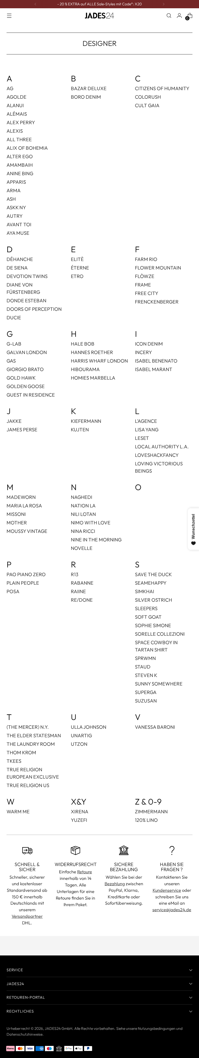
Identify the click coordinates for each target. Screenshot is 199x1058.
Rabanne (82, 583)
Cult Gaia (147, 105)
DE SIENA (17, 268)
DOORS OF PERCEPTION (34, 309)
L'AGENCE (146, 421)
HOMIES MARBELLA (93, 378)
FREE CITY (146, 293)
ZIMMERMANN (151, 811)
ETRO (77, 276)
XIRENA (79, 811)
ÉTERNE (80, 268)
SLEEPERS (146, 608)
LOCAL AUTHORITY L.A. (162, 446)
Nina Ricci (83, 531)
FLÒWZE (144, 276)
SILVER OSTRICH (153, 600)
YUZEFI (79, 820)
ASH (11, 199)
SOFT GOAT (148, 617)
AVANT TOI (19, 224)
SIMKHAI (144, 591)
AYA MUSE (18, 233)
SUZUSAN (146, 701)
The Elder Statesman (34, 735)
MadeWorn (21, 497)
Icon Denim (149, 344)
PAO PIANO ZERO (26, 574)
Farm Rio (146, 259)
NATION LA (83, 506)
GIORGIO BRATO (25, 369)
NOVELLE (81, 548)
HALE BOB (82, 344)
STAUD (142, 667)
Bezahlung (115, 883)
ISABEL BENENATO (156, 361)
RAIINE (78, 591)
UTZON (79, 744)
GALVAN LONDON (27, 352)
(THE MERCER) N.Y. (28, 727)
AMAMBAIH (20, 165)
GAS (11, 361)
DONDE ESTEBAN (26, 300)
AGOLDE (16, 97)
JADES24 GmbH (58, 1028)
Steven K (146, 675)
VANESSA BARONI (155, 727)
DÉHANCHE (20, 259)
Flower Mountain (158, 268)
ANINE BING (20, 173)
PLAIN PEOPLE (23, 583)
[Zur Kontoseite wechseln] (179, 16)
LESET (142, 438)
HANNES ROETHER (92, 352)
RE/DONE (82, 600)
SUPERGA (146, 692)
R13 (74, 574)
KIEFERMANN (86, 421)
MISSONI (16, 514)
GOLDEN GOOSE (26, 386)
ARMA (14, 190)
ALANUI (15, 105)
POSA (13, 591)
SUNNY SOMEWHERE (158, 684)
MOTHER (17, 523)
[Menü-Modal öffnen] (9, 16)
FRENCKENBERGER (157, 302)
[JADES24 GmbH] (99, 15)
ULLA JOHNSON (88, 727)
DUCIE (14, 317)
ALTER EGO (20, 156)
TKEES (14, 761)
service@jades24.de (171, 909)
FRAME (143, 285)
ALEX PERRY (21, 122)
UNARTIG (81, 735)
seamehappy (150, 583)
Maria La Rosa (24, 506)
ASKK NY (16, 207)
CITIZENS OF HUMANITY (162, 88)
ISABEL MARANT (153, 369)
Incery (143, 352)
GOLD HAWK (21, 378)
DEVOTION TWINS (27, 276)
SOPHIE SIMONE (153, 625)
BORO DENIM (86, 97)
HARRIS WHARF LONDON (99, 361)
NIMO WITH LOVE (90, 523)
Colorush (148, 97)
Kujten (80, 429)
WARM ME (18, 811)
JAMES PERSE (22, 429)
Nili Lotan (83, 514)
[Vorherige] (35, 4)
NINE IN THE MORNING (96, 540)
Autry (15, 216)
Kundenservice (167, 890)
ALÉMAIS (17, 114)
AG (10, 88)
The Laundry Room (31, 744)
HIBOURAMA (85, 369)
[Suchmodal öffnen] (169, 16)
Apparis (16, 182)
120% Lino (146, 820)
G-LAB (14, 344)
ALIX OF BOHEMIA (27, 148)
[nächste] (163, 4)
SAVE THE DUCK (153, 574)
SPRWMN (145, 658)
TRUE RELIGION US (28, 785)
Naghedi (81, 497)
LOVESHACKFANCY (157, 455)
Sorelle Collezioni (160, 634)
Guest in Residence (31, 395)
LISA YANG (146, 429)
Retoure (84, 872)
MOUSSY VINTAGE (27, 531)
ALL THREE (19, 139)
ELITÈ (77, 259)
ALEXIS (15, 131)
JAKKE (14, 421)
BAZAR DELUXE (89, 88)
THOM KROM (21, 752)
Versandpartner (27, 916)
